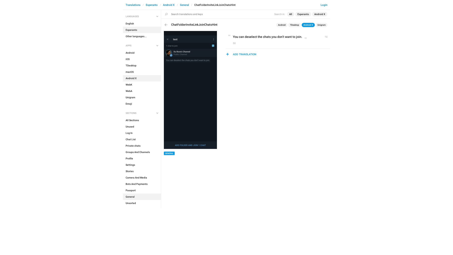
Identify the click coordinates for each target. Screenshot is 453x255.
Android (282, 25)
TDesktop (294, 25)
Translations (133, 5)
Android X (169, 5)
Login (324, 5)
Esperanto (152, 5)
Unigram (321, 25)
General (184, 5)
